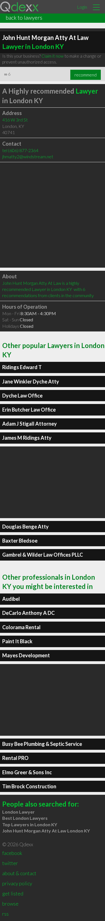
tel (20, 150)
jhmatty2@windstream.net (27, 156)
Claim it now (52, 55)
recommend (85, 74)
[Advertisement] (52, 215)
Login (82, 7)
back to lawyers (24, 17)
